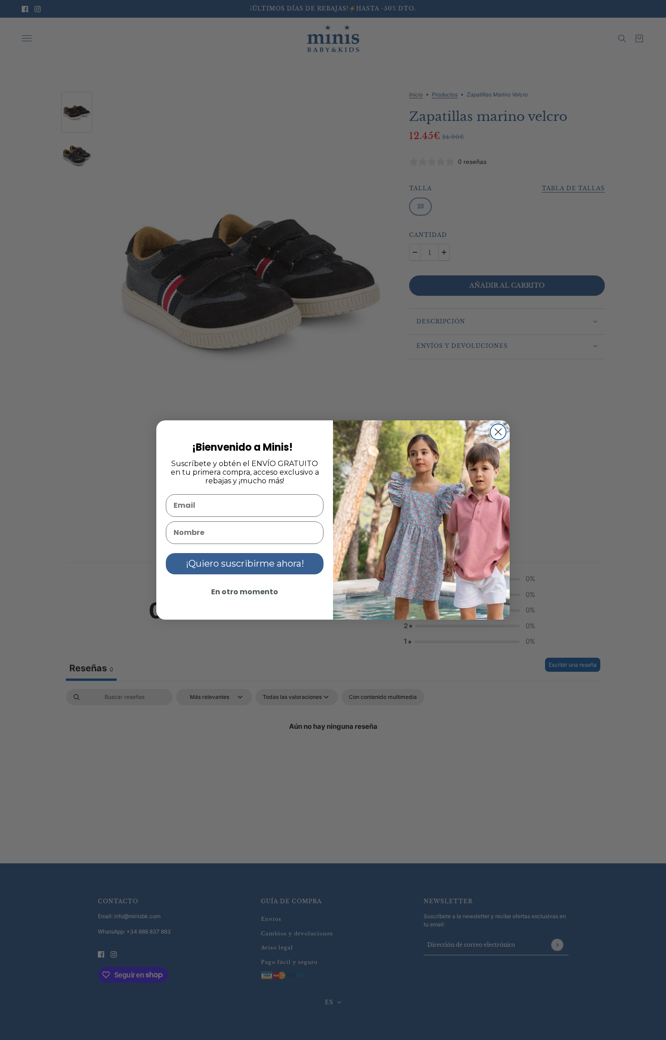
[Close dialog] (498, 432)
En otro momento (244, 592)
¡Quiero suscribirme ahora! (245, 563)
